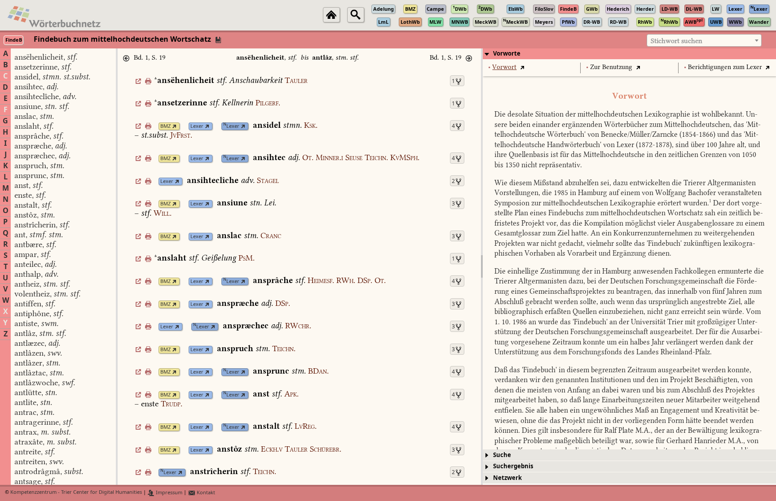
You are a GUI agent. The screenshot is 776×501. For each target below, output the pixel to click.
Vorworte (506, 53)
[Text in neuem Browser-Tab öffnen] (522, 67)
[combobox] (704, 40)
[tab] (629, 53)
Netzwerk (507, 478)
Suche (502, 455)
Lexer (196, 126)
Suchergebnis (513, 466)
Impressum (168, 492)
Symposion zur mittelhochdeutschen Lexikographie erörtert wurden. (602, 203)
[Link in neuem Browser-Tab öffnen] (174, 126)
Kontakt (205, 492)
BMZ (165, 126)
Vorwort (504, 67)
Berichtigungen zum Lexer (725, 67)
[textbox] (704, 41)
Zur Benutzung (611, 67)
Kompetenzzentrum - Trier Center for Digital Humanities (76, 492)
